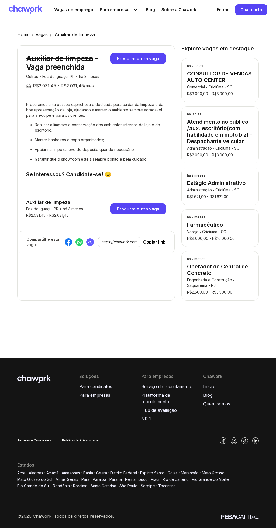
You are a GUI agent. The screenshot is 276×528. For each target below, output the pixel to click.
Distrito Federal (123, 473)
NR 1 (146, 419)
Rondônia (61, 486)
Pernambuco (136, 479)
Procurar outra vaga (138, 58)
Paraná (115, 479)
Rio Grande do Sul (33, 486)
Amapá (52, 473)
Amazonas (71, 473)
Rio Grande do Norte (210, 479)
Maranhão (190, 473)
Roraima (80, 486)
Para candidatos (95, 386)
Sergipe (148, 486)
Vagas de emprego (73, 9)
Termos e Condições (34, 440)
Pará (85, 479)
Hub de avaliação (159, 410)
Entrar (223, 9)
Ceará (101, 473)
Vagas (42, 34)
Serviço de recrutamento (166, 386)
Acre (21, 473)
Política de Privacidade (80, 440)
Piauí (155, 479)
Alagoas (36, 473)
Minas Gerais (67, 479)
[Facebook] (68, 242)
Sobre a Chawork (178, 9)
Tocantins (166, 486)
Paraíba (99, 479)
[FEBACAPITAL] (240, 516)
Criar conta (251, 9)
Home (23, 34)
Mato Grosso (213, 473)
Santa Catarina (103, 486)
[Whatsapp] (79, 242)
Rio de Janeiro (176, 479)
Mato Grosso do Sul (34, 479)
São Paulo (128, 486)
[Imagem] (90, 242)
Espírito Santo (152, 473)
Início (208, 386)
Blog (150, 9)
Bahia (88, 473)
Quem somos (216, 403)
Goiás (173, 473)
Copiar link (154, 242)
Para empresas (94, 395)
